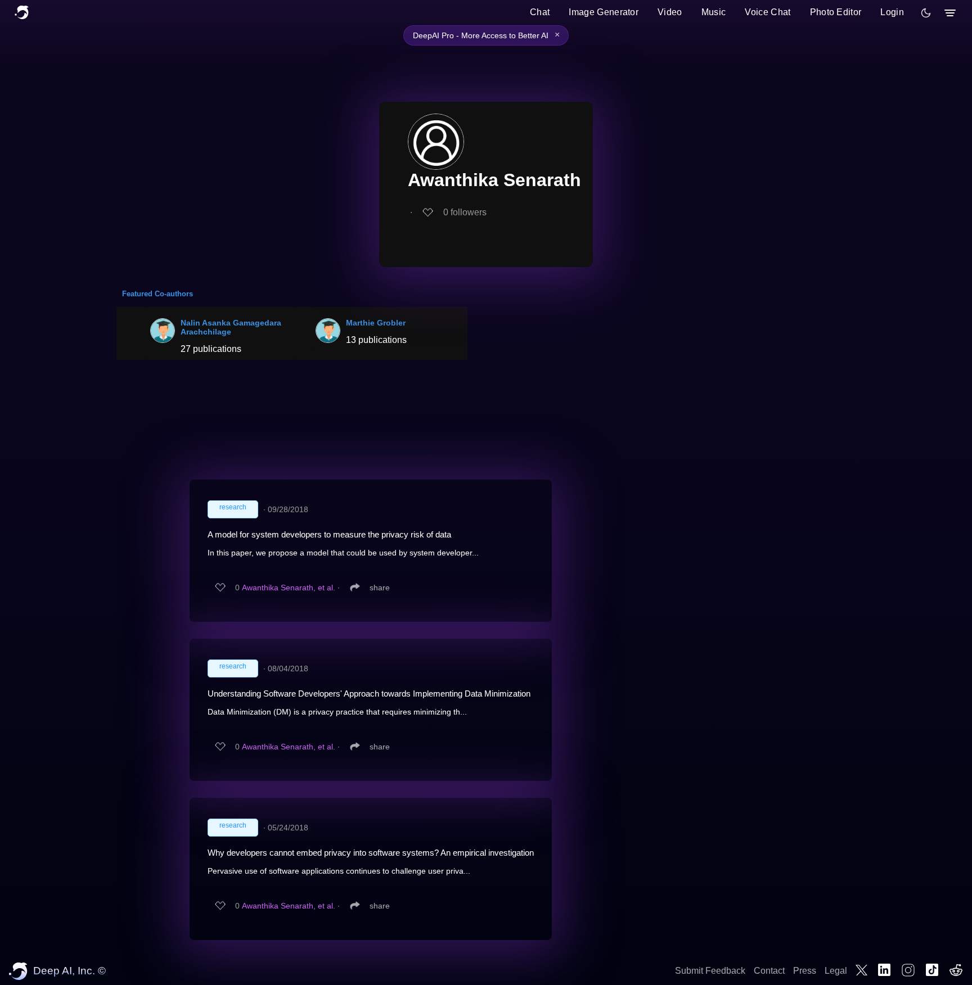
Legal (836, 970)
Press (804, 970)
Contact (769, 970)
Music (713, 12)
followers (465, 212)
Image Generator (603, 12)
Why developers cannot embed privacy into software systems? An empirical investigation (371, 852)
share (380, 587)
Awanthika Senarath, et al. (288, 587)
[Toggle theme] (926, 13)
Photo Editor (836, 12)
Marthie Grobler (376, 322)
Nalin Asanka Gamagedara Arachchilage (231, 327)
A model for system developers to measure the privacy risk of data (329, 534)
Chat (540, 12)
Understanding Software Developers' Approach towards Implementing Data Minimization (369, 693)
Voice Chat (767, 12)
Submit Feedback (710, 970)
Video (670, 12)
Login (892, 12)
